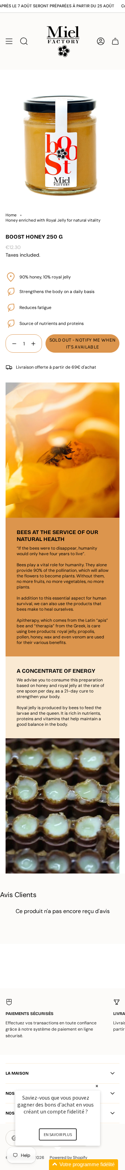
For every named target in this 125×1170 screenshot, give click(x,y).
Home (11, 215)
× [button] (96, 1086)
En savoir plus (58, 1134)
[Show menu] (9, 41)
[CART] (115, 41)
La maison (17, 1073)
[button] (66, 1164)
